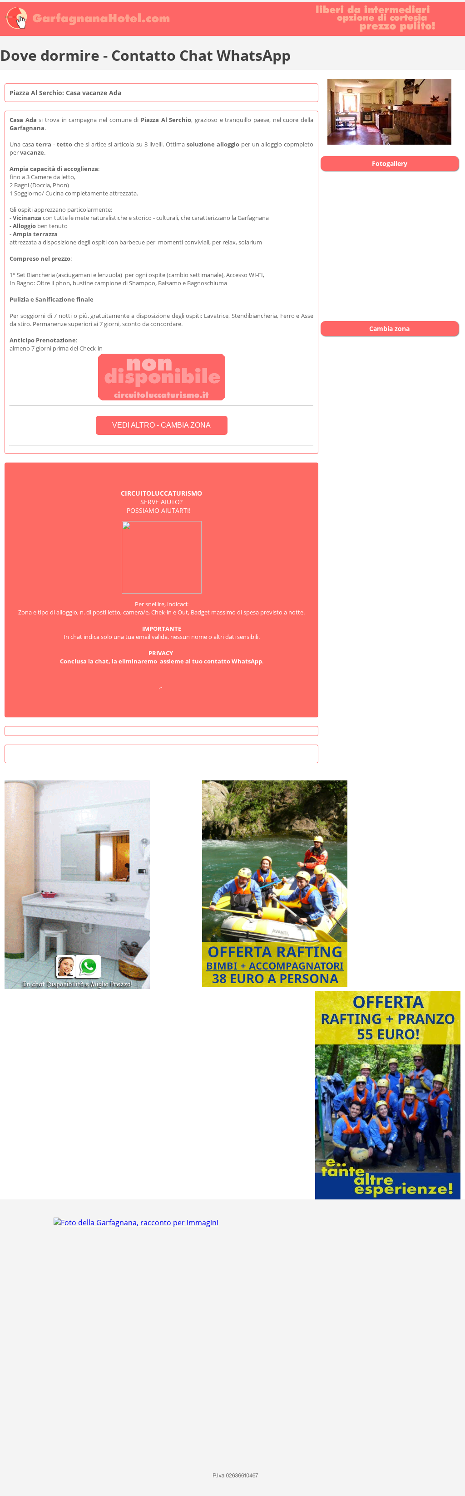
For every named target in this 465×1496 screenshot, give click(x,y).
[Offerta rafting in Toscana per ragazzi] (251, 986)
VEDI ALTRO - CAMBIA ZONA (161, 425)
